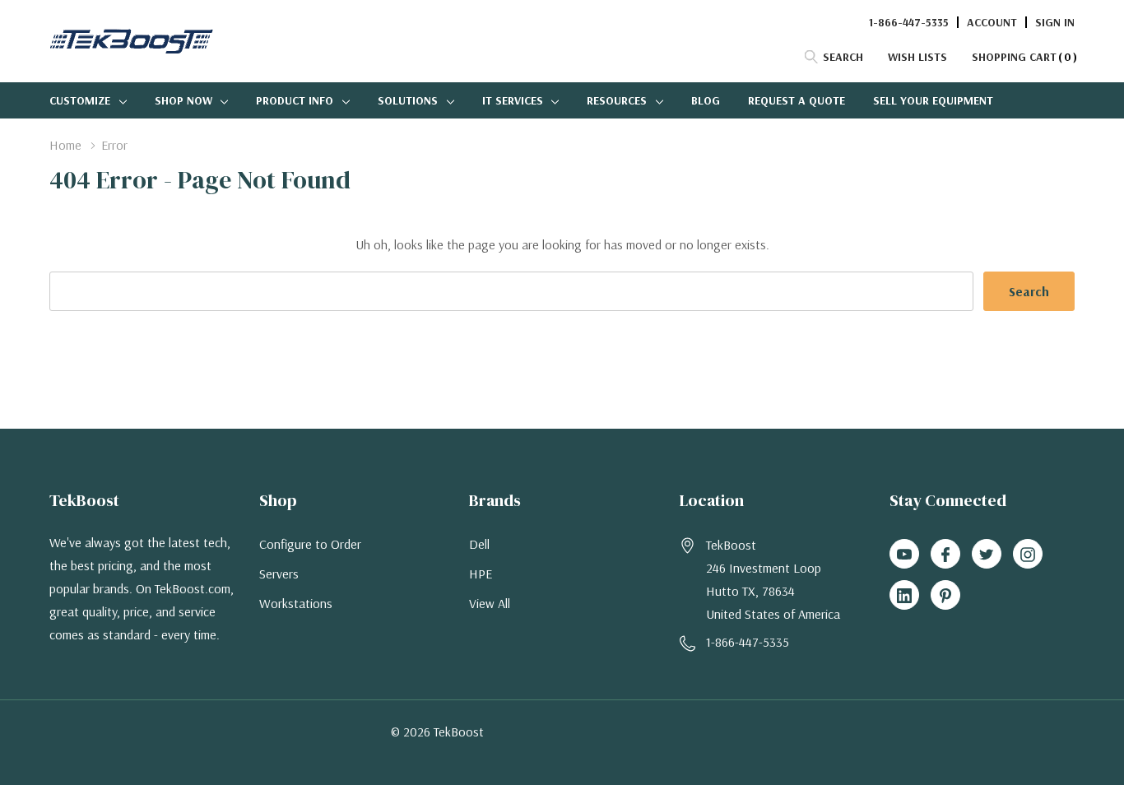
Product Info (294, 100)
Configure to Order (310, 544)
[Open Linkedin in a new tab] (904, 596)
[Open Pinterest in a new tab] (945, 596)
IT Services (512, 100)
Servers (279, 573)
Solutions (408, 100)
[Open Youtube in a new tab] (904, 555)
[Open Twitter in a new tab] (987, 555)
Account (992, 22)
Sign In (1055, 22)
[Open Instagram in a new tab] (1028, 555)
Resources (617, 100)
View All (489, 603)
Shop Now (183, 100)
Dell (479, 544)
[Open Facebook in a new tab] (945, 555)
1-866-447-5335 (909, 22)
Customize (79, 100)
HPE (480, 573)
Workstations (295, 603)
